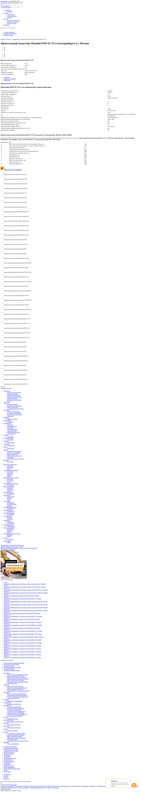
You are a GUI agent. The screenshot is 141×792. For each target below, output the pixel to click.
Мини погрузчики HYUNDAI (15, 680)
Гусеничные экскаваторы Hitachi (16, 733)
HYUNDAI (7, 391)
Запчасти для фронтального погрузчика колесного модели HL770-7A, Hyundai (26, 589)
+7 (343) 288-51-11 (6, 6)
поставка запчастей (9, 32)
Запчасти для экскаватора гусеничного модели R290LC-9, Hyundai (22, 645)
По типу (9, 388)
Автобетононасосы (12, 429)
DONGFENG (7, 420)
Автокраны (10, 425)
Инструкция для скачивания (13, 169)
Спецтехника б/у (12, 16)
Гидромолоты (11, 442)
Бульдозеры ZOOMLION (14, 710)
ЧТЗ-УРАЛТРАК (8, 438)
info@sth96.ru (4, 1)
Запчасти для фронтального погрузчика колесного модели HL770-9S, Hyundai (25, 606)
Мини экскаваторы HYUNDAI (15, 676)
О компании (7, 10)
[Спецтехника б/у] (14, 578)
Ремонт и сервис (11, 23)
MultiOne (6, 417)
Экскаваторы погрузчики (14, 400)
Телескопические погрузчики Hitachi (17, 741)
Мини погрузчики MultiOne (15, 701)
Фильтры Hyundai (9, 666)
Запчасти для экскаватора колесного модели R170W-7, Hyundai (21, 595)
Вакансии (10, 11)
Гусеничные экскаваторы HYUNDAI (17, 674)
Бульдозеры (10, 428)
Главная (3, 39)
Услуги (6, 19)
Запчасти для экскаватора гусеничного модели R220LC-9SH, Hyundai (23, 636)
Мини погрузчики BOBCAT (15, 686)
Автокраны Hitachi (12, 739)
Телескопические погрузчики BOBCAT (18, 691)
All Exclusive (13, 784)
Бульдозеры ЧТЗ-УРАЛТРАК (15, 721)
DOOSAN (7, 410)
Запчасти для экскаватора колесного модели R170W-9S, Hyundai (22, 618)
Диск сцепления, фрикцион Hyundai (14, 663)
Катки (9, 401)
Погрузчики (10, 448)
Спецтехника (11, 14)
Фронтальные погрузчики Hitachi (16, 738)
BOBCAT (6, 403)
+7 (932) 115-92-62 (6, 7)
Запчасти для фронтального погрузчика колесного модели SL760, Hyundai (24, 586)
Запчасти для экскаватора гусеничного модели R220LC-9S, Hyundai (23, 633)
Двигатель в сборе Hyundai (11, 664)
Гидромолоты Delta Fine (13, 727)
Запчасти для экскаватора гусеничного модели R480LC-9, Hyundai (22, 653)
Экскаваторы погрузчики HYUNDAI (17, 682)
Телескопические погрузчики (15, 408)
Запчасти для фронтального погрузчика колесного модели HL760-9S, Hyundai (25, 603)
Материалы (7, 80)
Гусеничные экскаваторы (14, 392)
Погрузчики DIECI (12, 730)
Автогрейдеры (11, 433)
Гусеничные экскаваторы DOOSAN (17, 695)
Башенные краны (12, 426)
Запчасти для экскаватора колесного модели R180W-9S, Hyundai (22, 627)
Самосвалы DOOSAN (13, 698)
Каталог (6, 13)
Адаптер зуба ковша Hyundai (12, 670)
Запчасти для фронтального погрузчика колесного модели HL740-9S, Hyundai (25, 600)
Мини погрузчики (12, 398)
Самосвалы (10, 416)
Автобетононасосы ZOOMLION (16, 711)
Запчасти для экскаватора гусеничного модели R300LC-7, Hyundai (22, 598)
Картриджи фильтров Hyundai (12, 667)
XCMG (6, 435)
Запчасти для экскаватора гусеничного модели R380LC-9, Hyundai (22, 650)
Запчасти (9, 17)
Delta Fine (6, 444)
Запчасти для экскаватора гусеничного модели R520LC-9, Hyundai (22, 656)
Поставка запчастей (12, 22)
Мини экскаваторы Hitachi (14, 736)
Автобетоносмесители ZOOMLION (17, 714)
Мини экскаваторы (12, 394)
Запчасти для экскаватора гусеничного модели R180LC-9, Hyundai (22, 621)
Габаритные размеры (10, 79)
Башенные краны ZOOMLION (15, 708)
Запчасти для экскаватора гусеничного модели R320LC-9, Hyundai (22, 648)
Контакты (6, 25)
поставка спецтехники (10, 33)
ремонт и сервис (8, 35)
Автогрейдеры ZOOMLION (15, 716)
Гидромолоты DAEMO (13, 724)
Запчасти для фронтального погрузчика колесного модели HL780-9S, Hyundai (25, 609)
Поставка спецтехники (13, 20)
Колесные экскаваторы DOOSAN (16, 694)
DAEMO (6, 441)
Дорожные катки (12, 431)
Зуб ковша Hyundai (9, 669)
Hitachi (6, 450)
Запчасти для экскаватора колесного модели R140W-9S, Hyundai (22, 612)
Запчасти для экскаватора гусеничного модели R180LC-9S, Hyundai (23, 624)
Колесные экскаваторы (13, 395)
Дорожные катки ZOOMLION (15, 713)
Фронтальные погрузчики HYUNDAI (17, 679)
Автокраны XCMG (12, 719)
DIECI (5, 447)
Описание (7, 77)
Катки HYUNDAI (12, 683)
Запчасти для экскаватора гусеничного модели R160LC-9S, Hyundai (23, 615)
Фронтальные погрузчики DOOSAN (17, 696)
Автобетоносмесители (13, 432)
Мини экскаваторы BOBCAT (15, 689)
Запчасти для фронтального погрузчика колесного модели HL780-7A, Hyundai (26, 592)
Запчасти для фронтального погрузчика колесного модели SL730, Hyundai (24, 583)
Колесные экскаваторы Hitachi (15, 735)
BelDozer (6, 460)
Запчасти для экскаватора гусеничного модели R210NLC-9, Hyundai (23, 630)
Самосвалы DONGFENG (14, 704)
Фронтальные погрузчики (14, 397)
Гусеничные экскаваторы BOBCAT (17, 688)
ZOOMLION (7, 423)
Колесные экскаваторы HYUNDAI (17, 677)
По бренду (4, 388)
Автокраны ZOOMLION (14, 707)
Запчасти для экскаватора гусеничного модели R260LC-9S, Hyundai (23, 642)
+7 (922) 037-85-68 (6, 3)
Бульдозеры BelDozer (13, 744)
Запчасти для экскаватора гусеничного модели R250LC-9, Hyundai (22, 639)
